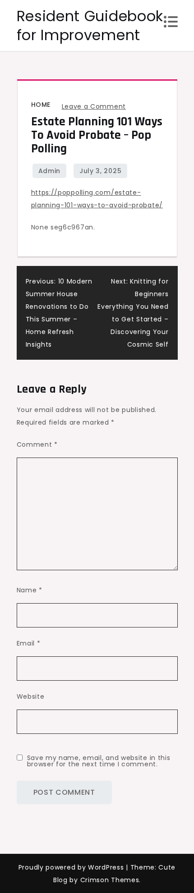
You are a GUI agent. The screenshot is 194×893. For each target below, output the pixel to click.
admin (49, 170)
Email (29, 643)
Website (31, 696)
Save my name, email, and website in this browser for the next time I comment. (99, 761)
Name (29, 590)
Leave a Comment (94, 106)
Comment (37, 444)
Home (41, 104)
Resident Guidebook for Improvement (90, 25)
